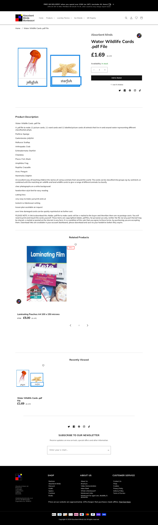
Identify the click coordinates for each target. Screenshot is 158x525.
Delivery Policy (118, 491)
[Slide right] (87, 325)
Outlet (50, 488)
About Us (84, 481)
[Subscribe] (108, 450)
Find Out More (125, 502)
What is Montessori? (88, 491)
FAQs (115, 483)
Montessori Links (87, 493)
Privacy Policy (118, 488)
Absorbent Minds (54, 483)
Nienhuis (51, 481)
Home (17, 28)
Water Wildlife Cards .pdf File (36, 28)
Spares (51, 491)
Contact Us (117, 481)
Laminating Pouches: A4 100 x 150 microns (38, 314)
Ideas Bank (85, 488)
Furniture (51, 493)
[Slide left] (70, 325)
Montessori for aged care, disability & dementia (94, 496)
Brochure (84, 483)
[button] (50, 18)
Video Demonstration (88, 486)
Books (50, 495)
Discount (51, 486)
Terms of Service (119, 493)
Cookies (116, 486)
